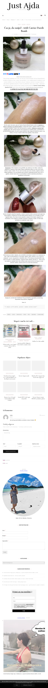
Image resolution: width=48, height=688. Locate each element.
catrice (13, 314)
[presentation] (24, 646)
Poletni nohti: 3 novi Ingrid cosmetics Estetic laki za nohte (9, 346)
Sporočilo (5, 541)
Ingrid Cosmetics (9, 339)
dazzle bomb (19, 314)
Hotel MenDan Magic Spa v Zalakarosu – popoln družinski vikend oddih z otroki (20, 572)
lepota (25, 314)
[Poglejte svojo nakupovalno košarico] (41, 15)
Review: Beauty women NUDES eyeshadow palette (38, 397)
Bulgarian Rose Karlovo (24, 339)
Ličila (19, 24)
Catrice (23, 24)
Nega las (26, 340)
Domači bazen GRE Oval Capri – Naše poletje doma (14, 581)
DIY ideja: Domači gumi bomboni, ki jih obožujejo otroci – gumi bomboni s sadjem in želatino (23, 584)
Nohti (14, 341)
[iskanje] (45, 15)
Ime (4, 443)
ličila (29, 314)
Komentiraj (5, 430)
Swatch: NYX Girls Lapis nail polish (24, 397)
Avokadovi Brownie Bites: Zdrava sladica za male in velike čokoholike (18, 578)
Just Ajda (24, 5)
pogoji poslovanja (29, 604)
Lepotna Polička (8, 341)
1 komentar (34, 34)
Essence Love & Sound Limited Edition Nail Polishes (9, 398)
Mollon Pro (38, 338)
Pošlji (4, 552)
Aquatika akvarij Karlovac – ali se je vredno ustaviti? (14, 575)
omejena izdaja (40, 314)
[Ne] (46, 684)
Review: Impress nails (24, 376)
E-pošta (20, 443)
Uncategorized (10, 373)
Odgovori (43, 415)
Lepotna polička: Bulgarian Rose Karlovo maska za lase (24, 343)
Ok (17, 685)
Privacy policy (27, 685)
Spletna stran (35, 443)
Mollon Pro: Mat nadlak (38, 341)
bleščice (8, 314)
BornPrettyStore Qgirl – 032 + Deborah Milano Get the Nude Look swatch (9, 377)
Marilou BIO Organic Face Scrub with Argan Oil (38, 376)
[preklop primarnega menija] (3, 15)
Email (4, 535)
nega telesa (34, 314)
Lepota (28, 24)
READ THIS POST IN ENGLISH (24, 76)
